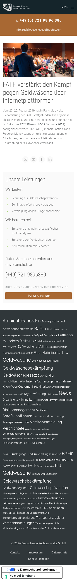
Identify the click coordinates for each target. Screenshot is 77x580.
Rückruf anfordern (38, 295)
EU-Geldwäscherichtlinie (47, 341)
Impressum (35, 552)
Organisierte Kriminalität (18, 399)
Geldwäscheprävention (49, 487)
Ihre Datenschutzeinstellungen (35, 569)
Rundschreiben (30, 508)
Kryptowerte (31, 498)
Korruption (64, 493)
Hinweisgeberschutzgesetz (15, 493)
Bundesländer (28, 460)
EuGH (20, 466)
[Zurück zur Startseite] (16, 7)
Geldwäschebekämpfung (28, 368)
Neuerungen (19, 503)
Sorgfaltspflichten (17, 416)
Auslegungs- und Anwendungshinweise (36, 454)
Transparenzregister (16, 422)
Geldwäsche (17, 360)
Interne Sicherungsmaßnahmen (49, 381)
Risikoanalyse (32, 404)
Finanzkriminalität (47, 352)
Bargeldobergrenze (12, 460)
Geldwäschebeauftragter (45, 360)
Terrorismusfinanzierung (48, 416)
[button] (67, 7)
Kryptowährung (35, 394)
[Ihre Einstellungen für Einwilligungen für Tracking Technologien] (6, 576)
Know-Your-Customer (17, 386)
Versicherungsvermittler (16, 433)
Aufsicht (7, 454)
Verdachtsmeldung (46, 422)
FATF (41, 346)
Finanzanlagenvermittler (56, 347)
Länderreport (52, 394)
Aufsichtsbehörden (22, 320)
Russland (43, 508)
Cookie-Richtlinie (38, 559)
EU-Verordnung (27, 346)
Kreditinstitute (41, 386)
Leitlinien (7, 503)
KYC (63, 498)
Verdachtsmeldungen (19, 523)
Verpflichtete (13, 428)
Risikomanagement (19, 410)
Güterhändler (46, 375)
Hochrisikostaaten (38, 493)
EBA (31, 341)
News (65, 393)
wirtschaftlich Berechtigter (31, 528)
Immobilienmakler (14, 381)
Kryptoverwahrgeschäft (13, 394)
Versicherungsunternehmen (37, 429)
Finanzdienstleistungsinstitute (18, 353)
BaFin (40, 328)
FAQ (25, 466)
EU (67, 460)
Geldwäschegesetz (20, 375)
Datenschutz (59, 552)
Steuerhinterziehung (37, 512)
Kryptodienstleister (60, 387)
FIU (65, 352)
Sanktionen (42, 410)
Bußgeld (38, 335)
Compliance (50, 335)
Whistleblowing (10, 528)
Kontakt (15, 552)
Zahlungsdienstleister (55, 528)
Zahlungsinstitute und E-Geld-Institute (24, 443)
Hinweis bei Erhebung (19, 575)
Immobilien (53, 493)
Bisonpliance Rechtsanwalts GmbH (43, 543)
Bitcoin (50, 329)
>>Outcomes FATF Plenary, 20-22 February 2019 (34, 124)
